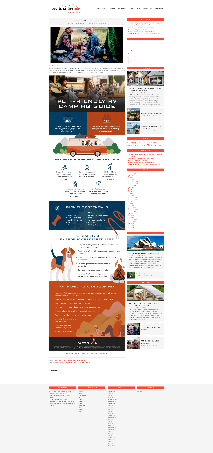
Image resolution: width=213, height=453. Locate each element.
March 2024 (131, 206)
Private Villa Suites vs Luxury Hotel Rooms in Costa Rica (144, 34)
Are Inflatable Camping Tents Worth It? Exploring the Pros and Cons (143, 304)
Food (129, 49)
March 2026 (131, 180)
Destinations (132, 47)
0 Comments (102, 23)
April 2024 (131, 204)
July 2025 (131, 188)
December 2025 (133, 182)
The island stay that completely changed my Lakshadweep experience (145, 90)
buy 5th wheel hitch (102, 353)
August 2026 (132, 174)
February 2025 (132, 198)
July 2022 (131, 224)
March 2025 (131, 196)
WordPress (113, 451)
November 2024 (133, 200)
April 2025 (131, 194)
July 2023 (131, 214)
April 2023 (131, 218)
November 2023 (133, 210)
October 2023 (132, 212)
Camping (91, 23)
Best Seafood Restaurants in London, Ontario (141, 28)
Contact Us (140, 391)
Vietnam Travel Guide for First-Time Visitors (141, 32)
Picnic (130, 55)
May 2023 (131, 216)
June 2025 (131, 190)
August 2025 (132, 186)
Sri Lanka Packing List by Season (137, 30)
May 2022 (131, 226)
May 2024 (131, 202)
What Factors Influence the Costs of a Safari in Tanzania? (73, 362)
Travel (130, 61)
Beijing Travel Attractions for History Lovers (71, 360)
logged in (59, 374)
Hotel (130, 51)
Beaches (130, 43)
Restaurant (131, 57)
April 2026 (131, 178)
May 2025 (131, 192)
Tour (129, 59)
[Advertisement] (141, 364)
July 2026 (131, 176)
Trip (129, 63)
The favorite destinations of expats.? (147, 274)
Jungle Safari (131, 53)
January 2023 (132, 222)
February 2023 (132, 220)
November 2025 (133, 184)
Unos (105, 451)
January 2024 (132, 208)
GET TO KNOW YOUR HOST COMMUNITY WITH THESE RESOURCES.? (150, 342)
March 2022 (131, 228)
